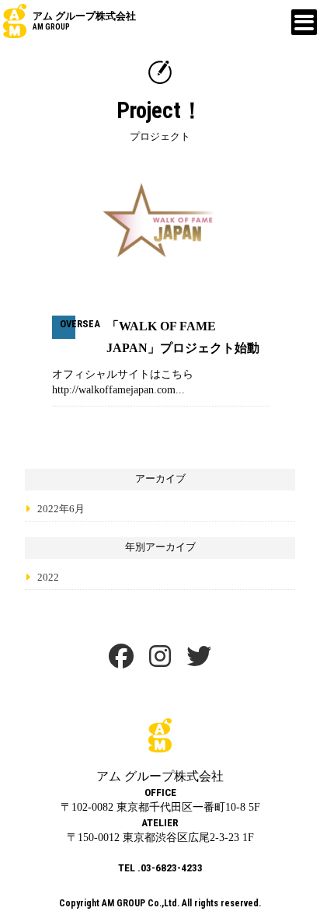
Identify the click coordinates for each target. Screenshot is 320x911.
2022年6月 (61, 509)
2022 (48, 577)
